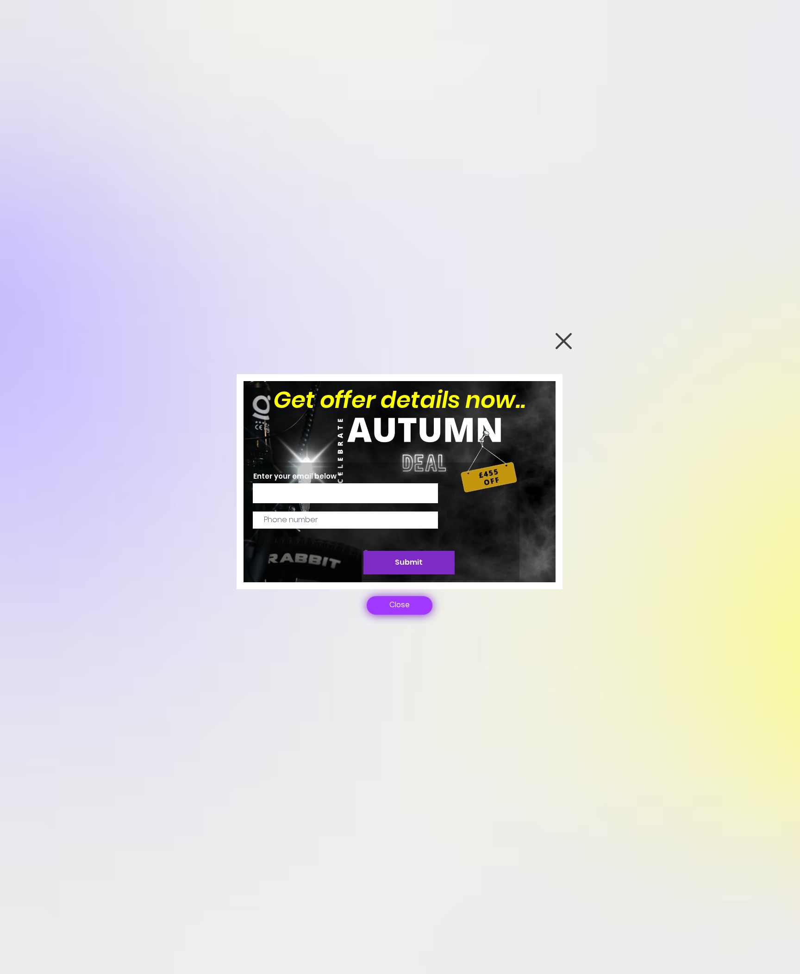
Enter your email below (295, 476)
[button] (564, 341)
